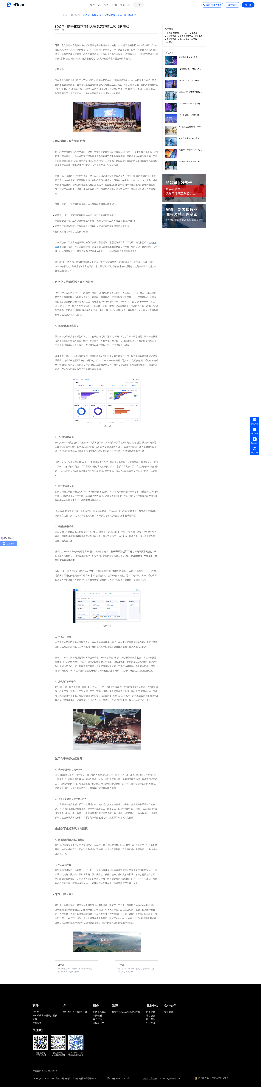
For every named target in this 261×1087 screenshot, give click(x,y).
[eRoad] (16, 2)
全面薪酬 (97, 1015)
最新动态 (150, 1015)
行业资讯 (150, 1023)
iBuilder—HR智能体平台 (75, 1012)
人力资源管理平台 (185, 36)
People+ (37, 1012)
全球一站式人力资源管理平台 (126, 1012)
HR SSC (185, 33)
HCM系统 (169, 42)
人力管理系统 (170, 39)
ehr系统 (194, 39)
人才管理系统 (170, 36)
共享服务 (37, 1023)
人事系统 (193, 33)
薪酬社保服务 (99, 1012)
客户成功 (97, 1019)
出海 (114, 5)
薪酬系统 (198, 36)
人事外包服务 (183, 39)
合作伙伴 (170, 1005)
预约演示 (232, 5)
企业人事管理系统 (172, 33)
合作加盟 (168, 1012)
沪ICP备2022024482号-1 (119, 1078)
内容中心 (150, 1012)
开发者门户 (98, 1023)
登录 (249, 5)
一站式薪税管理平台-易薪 (45, 1015)
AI (99, 5)
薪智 (35, 1019)
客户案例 (75, 15)
